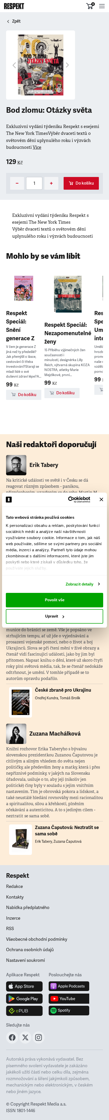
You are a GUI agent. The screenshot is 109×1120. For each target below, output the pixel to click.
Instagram (38, 1037)
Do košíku (85, 183)
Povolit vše (54, 600)
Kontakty (15, 897)
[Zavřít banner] (101, 499)
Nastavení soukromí (25, 960)
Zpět (16, 21)
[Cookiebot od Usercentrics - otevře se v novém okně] (68, 499)
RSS (10, 928)
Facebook (12, 1037)
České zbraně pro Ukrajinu (63, 690)
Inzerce (13, 918)
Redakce (14, 886)
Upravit (51, 616)
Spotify (69, 1011)
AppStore (24, 986)
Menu (102, 6)
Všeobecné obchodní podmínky (36, 939)
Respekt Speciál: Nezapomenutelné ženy (67, 333)
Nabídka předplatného (27, 907)
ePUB (24, 1011)
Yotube (69, 999)
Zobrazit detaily (80, 584)
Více (37, 147)
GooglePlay (24, 999)
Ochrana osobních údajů (30, 949)
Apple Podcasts (69, 986)
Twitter (25, 1037)
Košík (93, 4)
